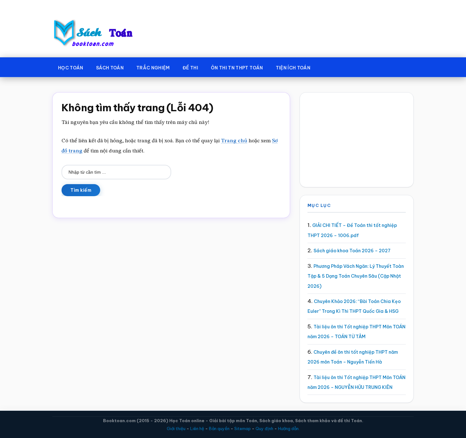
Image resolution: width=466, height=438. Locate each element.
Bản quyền (219, 428)
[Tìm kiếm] (325, 66)
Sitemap (242, 428)
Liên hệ (197, 428)
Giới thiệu (176, 428)
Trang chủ (234, 141)
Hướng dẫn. (289, 428)
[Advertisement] (356, 139)
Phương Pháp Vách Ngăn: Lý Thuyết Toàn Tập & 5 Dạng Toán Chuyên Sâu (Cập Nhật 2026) (355, 276)
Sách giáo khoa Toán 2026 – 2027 (352, 251)
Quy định (264, 428)
